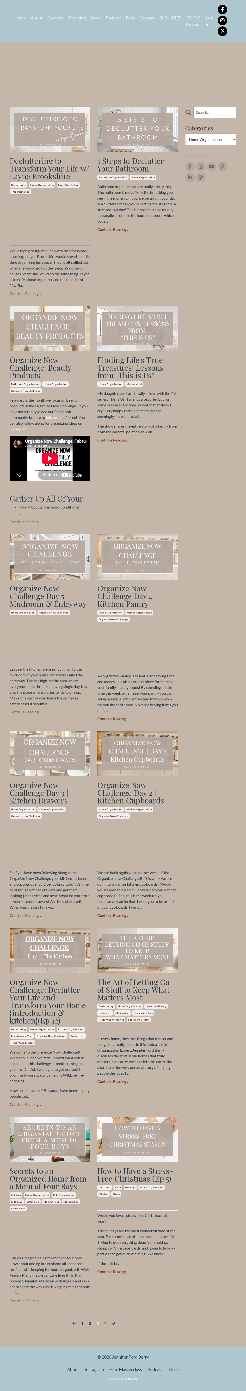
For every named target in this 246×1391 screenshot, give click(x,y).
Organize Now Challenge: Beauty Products (40, 367)
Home (20, 17)
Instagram (18, 429)
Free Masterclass (125, 1369)
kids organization (63, 1195)
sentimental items (138, 1019)
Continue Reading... (25, 293)
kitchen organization (139, 612)
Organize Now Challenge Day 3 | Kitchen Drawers (39, 792)
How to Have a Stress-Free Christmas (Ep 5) (135, 1174)
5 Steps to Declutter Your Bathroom (130, 164)
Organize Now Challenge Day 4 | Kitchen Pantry (126, 595)
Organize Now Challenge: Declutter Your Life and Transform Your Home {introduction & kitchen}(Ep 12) (48, 1001)
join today (54, 417)
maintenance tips (21, 1036)
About (37, 17)
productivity (77, 1036)
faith (118, 1187)
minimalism (122, 1012)
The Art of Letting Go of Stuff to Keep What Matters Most (133, 989)
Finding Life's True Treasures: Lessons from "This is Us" (130, 367)
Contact (147, 17)
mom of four (51, 1201)
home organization (42, 185)
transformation (20, 191)
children (16, 1195)
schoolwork (18, 1208)
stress (116, 1194)
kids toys (16, 1201)
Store (96, 17)
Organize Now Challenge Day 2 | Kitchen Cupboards (130, 792)
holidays (130, 1187)
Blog (130, 17)
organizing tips (143, 1012)
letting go (105, 1012)
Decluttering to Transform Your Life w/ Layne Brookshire (49, 168)
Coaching (77, 17)
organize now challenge (26, 390)
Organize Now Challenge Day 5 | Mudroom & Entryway (48, 595)
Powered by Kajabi (123, 1379)
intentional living (156, 1006)
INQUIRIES (170, 17)
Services (55, 17)
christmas (105, 1187)
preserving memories (111, 1019)
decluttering (18, 185)
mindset (103, 1194)
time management (22, 1042)
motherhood (134, 384)
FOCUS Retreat (193, 21)
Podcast (113, 17)
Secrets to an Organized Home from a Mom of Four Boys (48, 1178)
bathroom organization (113, 177)
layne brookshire (68, 185)
